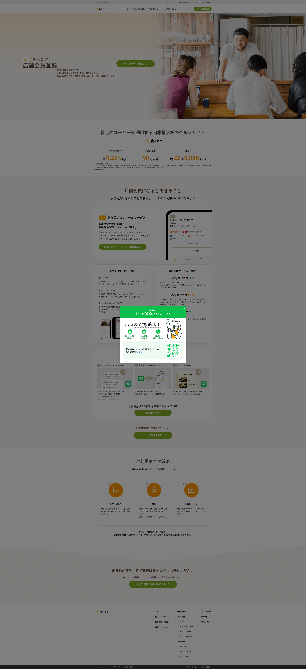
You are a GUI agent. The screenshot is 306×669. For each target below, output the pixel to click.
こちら (139, 351)
